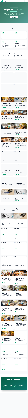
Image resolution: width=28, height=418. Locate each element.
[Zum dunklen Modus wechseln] (24, 1)
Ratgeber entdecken (13, 17)
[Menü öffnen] (26, 1)
